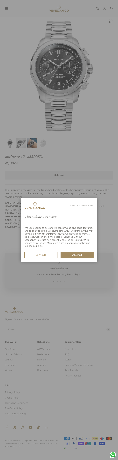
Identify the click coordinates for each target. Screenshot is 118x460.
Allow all (77, 255)
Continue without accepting (82, 205)
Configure (41, 255)
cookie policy (35, 246)
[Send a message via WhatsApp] (112, 454)
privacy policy (78, 243)
